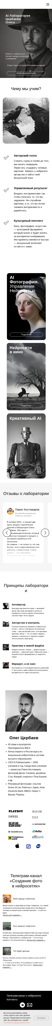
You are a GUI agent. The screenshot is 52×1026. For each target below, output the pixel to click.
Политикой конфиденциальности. (16, 1023)
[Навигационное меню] (47, 4)
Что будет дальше (21, 951)
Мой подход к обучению (24, 899)
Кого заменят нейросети (24, 926)
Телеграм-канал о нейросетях (24, 995)
